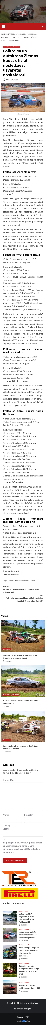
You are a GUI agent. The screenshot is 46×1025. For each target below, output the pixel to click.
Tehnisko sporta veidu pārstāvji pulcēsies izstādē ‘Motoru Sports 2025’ (24, 598)
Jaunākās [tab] (6, 903)
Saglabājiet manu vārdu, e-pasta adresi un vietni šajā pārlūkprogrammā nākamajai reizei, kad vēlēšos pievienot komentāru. (22, 847)
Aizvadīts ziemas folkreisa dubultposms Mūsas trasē (21, 589)
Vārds (6, 815)
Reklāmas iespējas (22, 1008)
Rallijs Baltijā (23, 911)
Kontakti (10, 1003)
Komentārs (9, 780)
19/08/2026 (8, 661)
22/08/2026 (24, 925)
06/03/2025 (12, 79)
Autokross (7, 47)
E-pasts (28, 815)
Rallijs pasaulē (24, 929)
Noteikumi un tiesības (27, 1003)
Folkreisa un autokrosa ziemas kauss (21, 581)
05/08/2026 (8, 752)
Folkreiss (16, 47)
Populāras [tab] (18, 903)
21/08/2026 (24, 991)
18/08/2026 (8, 706)
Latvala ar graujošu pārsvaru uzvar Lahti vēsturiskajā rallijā (28, 935)
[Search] (42, 26)
